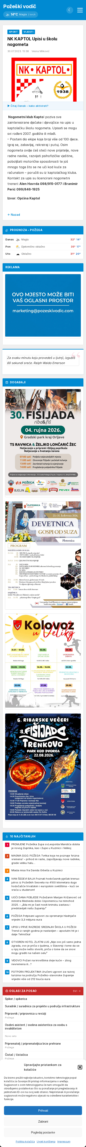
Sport (13, 31)
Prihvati (43, 1110)
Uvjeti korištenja (46, 1141)
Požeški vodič (19, 6)
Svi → (77, 991)
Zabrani (43, 1121)
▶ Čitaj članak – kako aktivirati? (27, 105)
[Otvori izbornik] (80, 10)
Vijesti (28, 31)
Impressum (63, 1141)
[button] (80, 1067)
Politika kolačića (25, 1141)
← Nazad (13, 214)
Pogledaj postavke (43, 1132)
